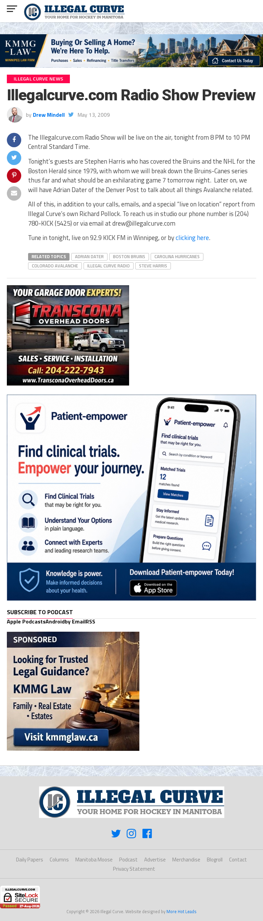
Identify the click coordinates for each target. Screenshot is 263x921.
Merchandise (186, 859)
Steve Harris (153, 265)
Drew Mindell (49, 115)
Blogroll (215, 859)
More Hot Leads (181, 911)
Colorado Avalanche (55, 265)
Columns (59, 859)
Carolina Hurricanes (177, 256)
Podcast (128, 859)
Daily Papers (29, 859)
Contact (238, 859)
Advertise (155, 859)
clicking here (192, 237)
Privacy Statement (134, 869)
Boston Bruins (129, 256)
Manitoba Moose (94, 859)
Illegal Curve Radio (108, 265)
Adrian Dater (89, 256)
